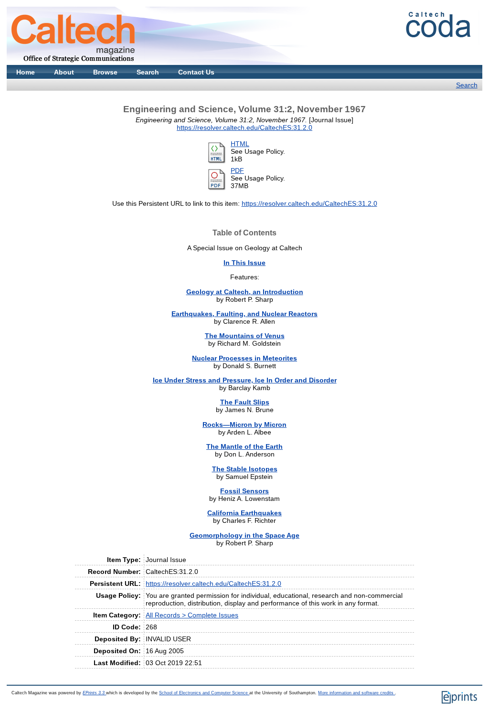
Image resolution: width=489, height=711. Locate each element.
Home (25, 72)
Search (148, 72)
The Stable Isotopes (244, 469)
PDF (237, 170)
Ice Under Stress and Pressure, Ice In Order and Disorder (245, 380)
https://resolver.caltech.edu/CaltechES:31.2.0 (244, 127)
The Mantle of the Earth (244, 446)
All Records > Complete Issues (192, 615)
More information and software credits (356, 692)
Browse (105, 72)
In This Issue (244, 262)
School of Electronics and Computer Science (204, 692)
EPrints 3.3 (94, 692)
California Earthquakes (244, 513)
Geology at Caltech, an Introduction (244, 292)
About (64, 72)
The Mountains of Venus (245, 336)
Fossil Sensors (244, 491)
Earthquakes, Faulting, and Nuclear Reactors (244, 314)
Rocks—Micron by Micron (244, 424)
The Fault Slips (244, 402)
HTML (240, 144)
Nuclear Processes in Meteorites (244, 358)
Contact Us (196, 72)
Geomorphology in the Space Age (244, 535)
